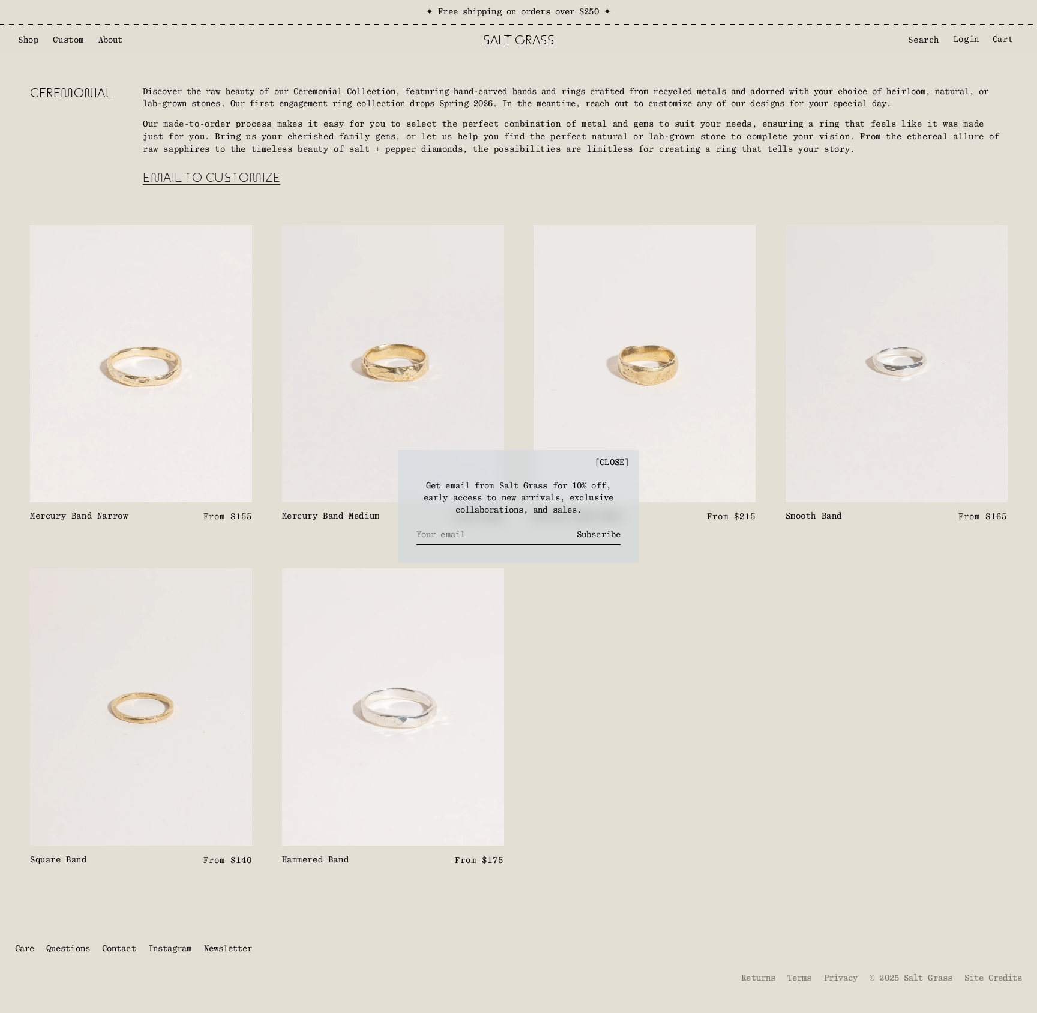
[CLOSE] (612, 462)
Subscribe (599, 535)
